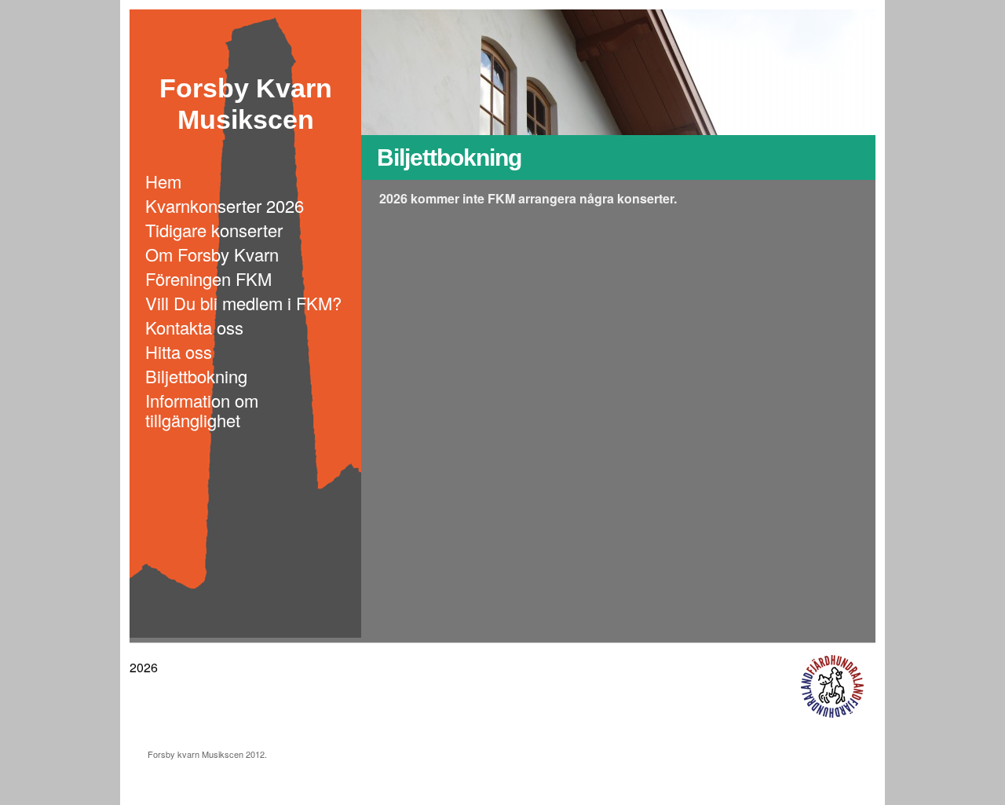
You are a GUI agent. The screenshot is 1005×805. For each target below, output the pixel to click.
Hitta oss (178, 351)
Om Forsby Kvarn (212, 254)
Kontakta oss (194, 327)
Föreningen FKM (208, 278)
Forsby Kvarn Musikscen (245, 92)
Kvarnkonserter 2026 (224, 205)
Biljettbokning (196, 376)
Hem (163, 181)
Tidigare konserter (214, 230)
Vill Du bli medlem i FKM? (243, 303)
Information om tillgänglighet (201, 410)
